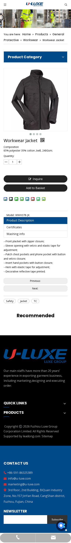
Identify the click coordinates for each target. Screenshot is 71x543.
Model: (10, 215)
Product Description (20, 220)
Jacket (23, 301)
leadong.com (31, 436)
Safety (9, 301)
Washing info (16, 234)
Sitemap (47, 436)
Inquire (38, 179)
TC (35, 301)
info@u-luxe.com (19, 478)
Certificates (14, 227)
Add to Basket (35, 188)
